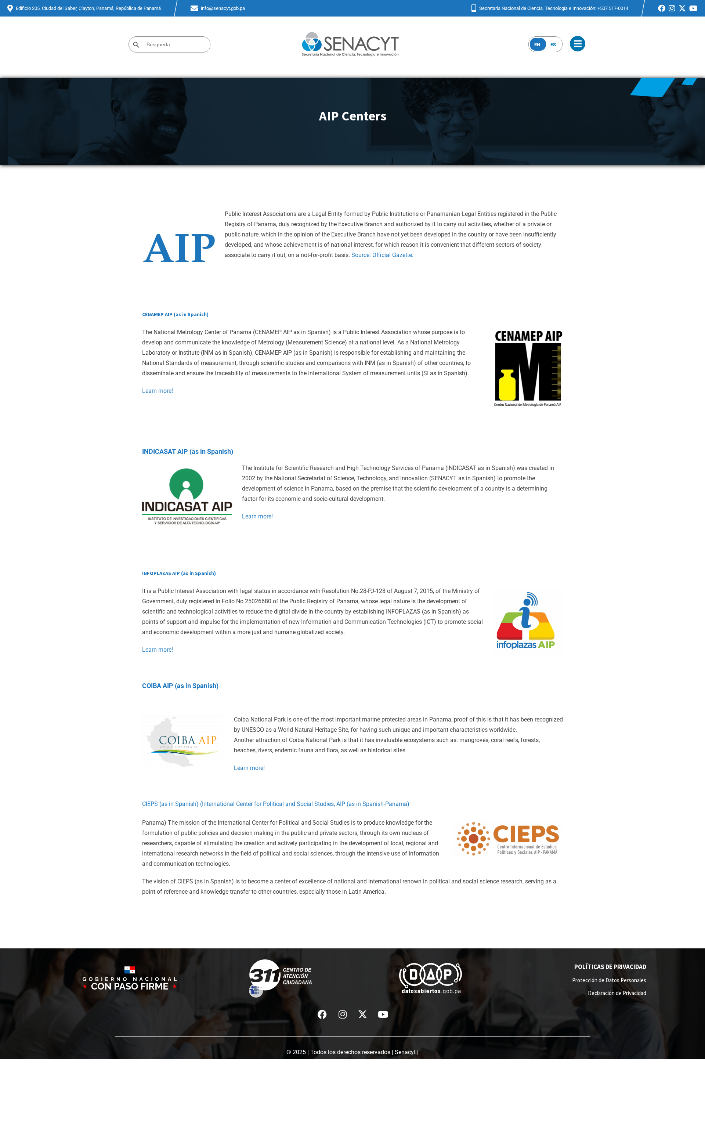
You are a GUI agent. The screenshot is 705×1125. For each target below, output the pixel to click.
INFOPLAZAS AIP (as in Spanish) (179, 573)
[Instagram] (342, 1014)
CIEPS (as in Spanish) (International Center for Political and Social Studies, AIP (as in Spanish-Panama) (275, 803)
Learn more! (157, 390)
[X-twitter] (363, 1014)
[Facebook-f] (322, 1014)
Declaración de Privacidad (617, 993)
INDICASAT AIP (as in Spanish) (187, 451)
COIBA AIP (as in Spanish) (180, 686)
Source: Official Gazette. (382, 255)
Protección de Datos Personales (609, 980)
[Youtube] (383, 1014)
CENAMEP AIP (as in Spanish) (175, 314)
